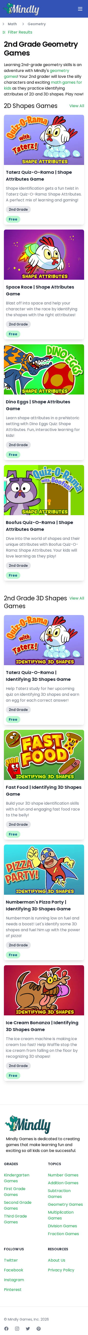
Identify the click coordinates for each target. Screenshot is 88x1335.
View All (76, 106)
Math (12, 24)
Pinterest (13, 1289)
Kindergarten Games (16, 1178)
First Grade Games (14, 1191)
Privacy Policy (61, 1270)
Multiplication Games (61, 1215)
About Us (56, 1260)
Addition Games (63, 1183)
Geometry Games (65, 1204)
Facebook (13, 1270)
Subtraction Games (59, 1193)
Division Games (62, 1226)
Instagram (14, 1280)
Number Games (63, 1175)
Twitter (11, 1260)
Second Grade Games (18, 1205)
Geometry (37, 24)
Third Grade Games (15, 1219)
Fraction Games (63, 1234)
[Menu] (80, 9)
